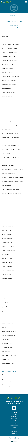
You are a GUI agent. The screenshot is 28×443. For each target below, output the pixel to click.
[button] (26, 2)
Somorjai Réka (11, 28)
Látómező (14, 15)
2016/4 (18, 28)
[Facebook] (14, 408)
